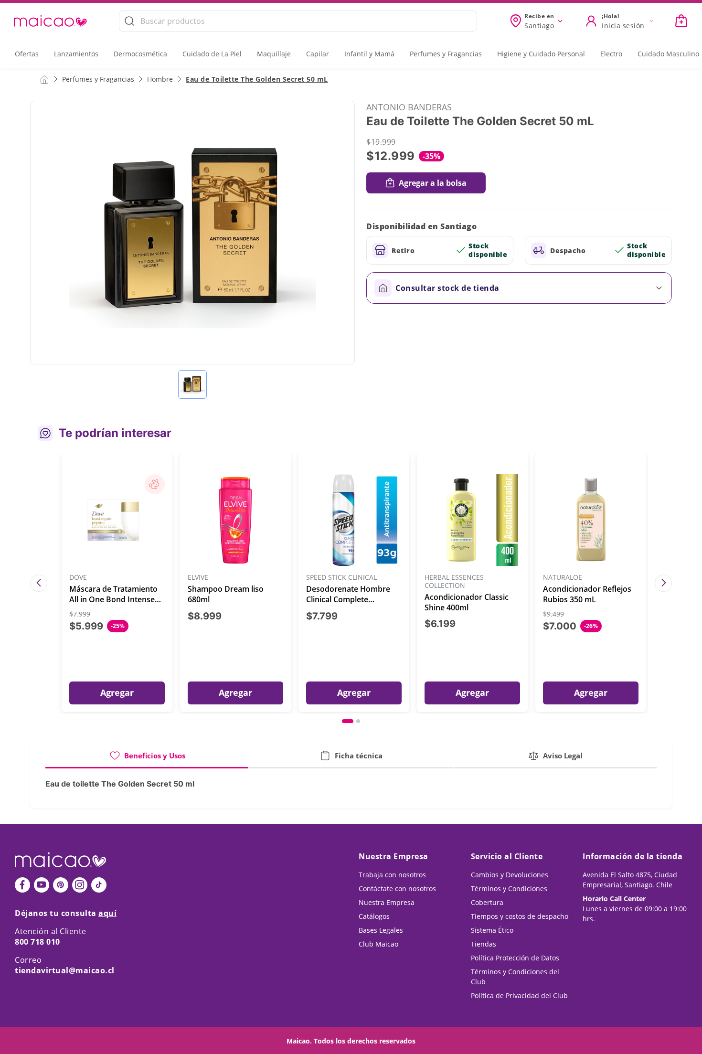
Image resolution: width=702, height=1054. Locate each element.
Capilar (317, 53)
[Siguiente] (663, 583)
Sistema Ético (492, 930)
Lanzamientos (76, 53)
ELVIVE (198, 578)
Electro (611, 53)
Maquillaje (274, 53)
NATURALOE (562, 578)
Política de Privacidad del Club (519, 995)
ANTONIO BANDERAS (409, 107)
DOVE (78, 578)
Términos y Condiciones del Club (515, 976)
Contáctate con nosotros (397, 888)
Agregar (117, 692)
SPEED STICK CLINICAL (341, 578)
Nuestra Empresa (387, 902)
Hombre (160, 79)
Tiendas (483, 943)
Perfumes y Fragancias (446, 53)
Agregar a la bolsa (433, 183)
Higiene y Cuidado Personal (541, 53)
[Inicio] (44, 79)
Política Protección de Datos (515, 957)
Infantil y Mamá (369, 53)
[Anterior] (38, 583)
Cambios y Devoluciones (509, 874)
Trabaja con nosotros (392, 874)
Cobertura (487, 902)
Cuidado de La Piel (212, 53)
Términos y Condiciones (509, 888)
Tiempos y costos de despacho (519, 916)
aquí (107, 913)
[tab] (146, 759)
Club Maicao (378, 943)
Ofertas (27, 53)
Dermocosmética (140, 53)
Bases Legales (381, 930)
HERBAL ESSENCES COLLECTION (454, 582)
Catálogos (374, 916)
